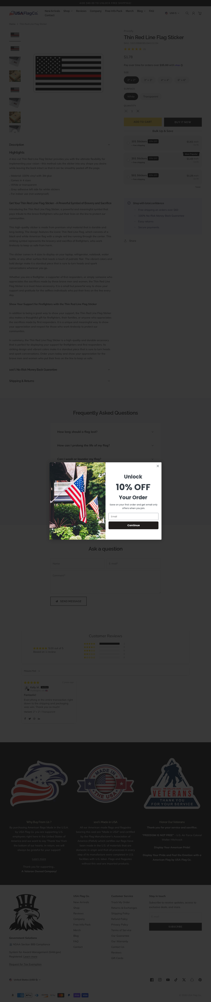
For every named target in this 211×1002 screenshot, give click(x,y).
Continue (133, 525)
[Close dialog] (157, 465)
